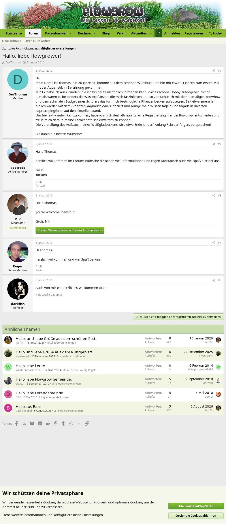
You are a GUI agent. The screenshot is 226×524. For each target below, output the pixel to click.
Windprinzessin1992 (28, 370)
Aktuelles (139, 33)
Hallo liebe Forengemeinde (39, 392)
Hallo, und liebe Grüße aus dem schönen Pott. (56, 338)
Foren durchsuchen (37, 41)
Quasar (20, 383)
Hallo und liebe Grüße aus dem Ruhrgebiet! (54, 351)
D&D (19, 397)
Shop (106, 33)
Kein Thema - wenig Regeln (79, 370)
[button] (58, 33)
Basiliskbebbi (24, 411)
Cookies (49, 502)
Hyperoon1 (22, 356)
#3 (219, 195)
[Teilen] (214, 70)
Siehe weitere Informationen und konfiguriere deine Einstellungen (52, 515)
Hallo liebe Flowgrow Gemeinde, (44, 379)
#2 (219, 144)
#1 (219, 70)
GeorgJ (209, 396)
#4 (219, 243)
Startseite (14, 33)
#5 (219, 280)
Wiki (120, 33)
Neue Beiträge (11, 41)
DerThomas (13, 62)
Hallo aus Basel (29, 406)
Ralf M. (20, 343)
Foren (33, 33)
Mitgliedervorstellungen (61, 343)
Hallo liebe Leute (30, 365)
